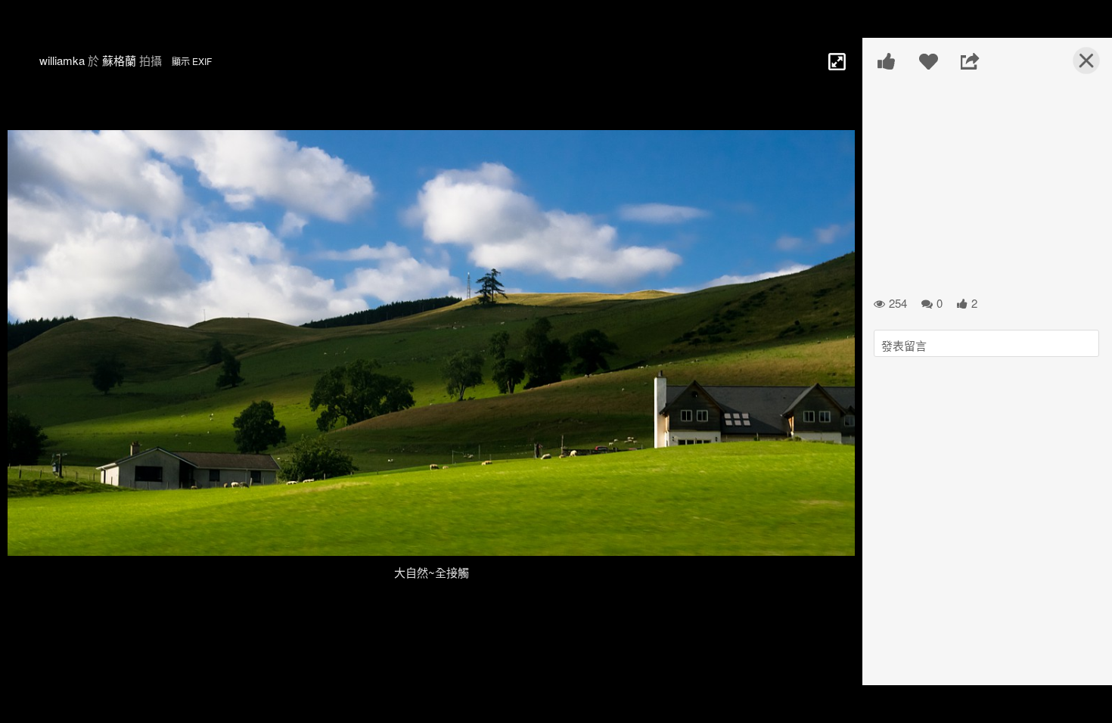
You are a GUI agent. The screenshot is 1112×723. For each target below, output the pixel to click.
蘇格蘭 (119, 60)
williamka (62, 60)
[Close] (1077, 66)
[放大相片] (836, 60)
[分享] (970, 61)
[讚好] (886, 61)
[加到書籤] (928, 61)
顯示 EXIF (192, 60)
